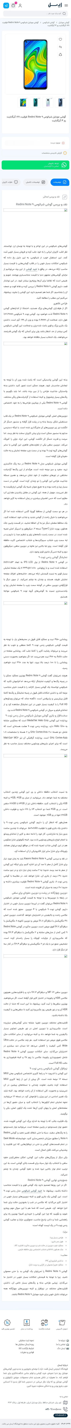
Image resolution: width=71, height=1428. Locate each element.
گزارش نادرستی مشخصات (52, 153)
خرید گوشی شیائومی (32, 1191)
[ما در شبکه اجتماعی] (6, 5)
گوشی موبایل (64, 22)
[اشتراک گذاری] (60, 54)
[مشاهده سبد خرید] (13, 5)
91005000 (53, 1409)
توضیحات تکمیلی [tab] (33, 182)
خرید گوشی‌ (31, 269)
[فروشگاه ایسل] (55, 5)
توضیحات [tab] (57, 182)
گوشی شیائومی (49, 22)
